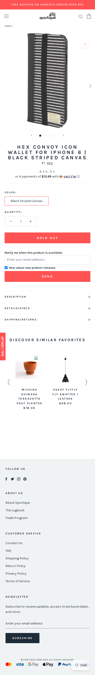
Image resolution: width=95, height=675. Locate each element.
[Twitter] (12, 478)
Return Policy (16, 566)
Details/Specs (17, 308)
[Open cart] (89, 16)
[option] (29, 383)
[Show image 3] (50, 136)
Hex (50, 163)
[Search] (81, 16)
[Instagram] (18, 478)
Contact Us (14, 543)
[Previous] (31, 135)
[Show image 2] (45, 136)
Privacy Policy (16, 574)
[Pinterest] (25, 478)
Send (47, 276)
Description (15, 296)
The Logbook (15, 510)
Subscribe (22, 638)
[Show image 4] (55, 136)
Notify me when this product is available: (34, 252)
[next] (90, 86)
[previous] (5, 86)
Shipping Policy (17, 558)
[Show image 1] (40, 136)
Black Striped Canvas (27, 201)
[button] (47, 177)
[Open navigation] (6, 16)
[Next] (63, 135)
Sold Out (47, 238)
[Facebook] (6, 478)
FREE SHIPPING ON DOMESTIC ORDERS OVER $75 (47, 4)
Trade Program (17, 518)
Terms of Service (18, 581)
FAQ (8, 551)
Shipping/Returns (21, 319)
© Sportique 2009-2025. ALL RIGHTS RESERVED (47, 660)
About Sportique (18, 503)
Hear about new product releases (32, 267)
